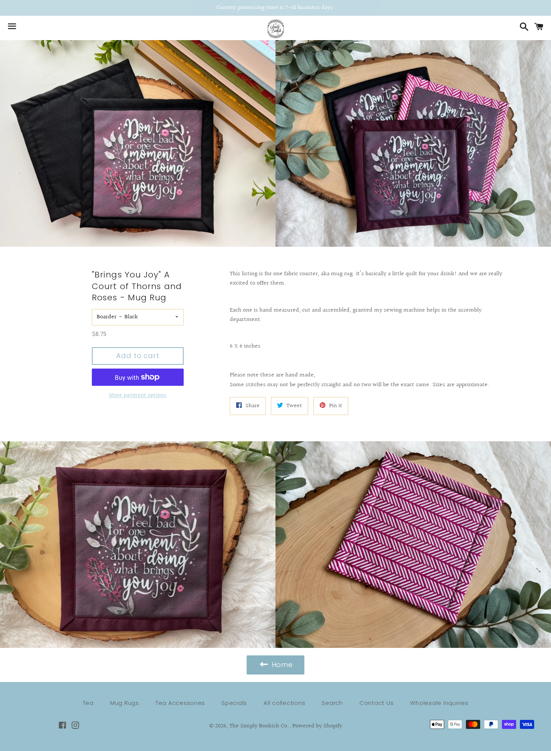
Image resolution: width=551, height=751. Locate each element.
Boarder (107, 317)
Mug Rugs (124, 703)
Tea (88, 703)
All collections (284, 703)
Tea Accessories (180, 703)
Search (332, 703)
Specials (234, 703)
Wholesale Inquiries (439, 703)
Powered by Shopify (317, 726)
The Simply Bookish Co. (259, 726)
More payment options (137, 395)
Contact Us (376, 703)
